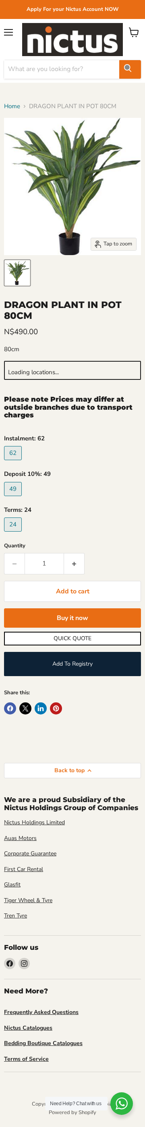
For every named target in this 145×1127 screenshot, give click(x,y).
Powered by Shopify (72, 1112)
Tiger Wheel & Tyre (28, 900)
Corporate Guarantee (30, 853)
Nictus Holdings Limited (34, 822)
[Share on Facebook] (10, 708)
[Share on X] (25, 708)
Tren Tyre (15, 916)
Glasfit (12, 884)
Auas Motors (20, 838)
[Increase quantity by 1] (74, 563)
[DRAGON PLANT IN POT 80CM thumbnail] (17, 273)
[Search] (130, 69)
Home (12, 106)
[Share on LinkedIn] (41, 708)
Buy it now (72, 618)
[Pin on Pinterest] (56, 708)
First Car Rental (23, 869)
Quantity (14, 546)
